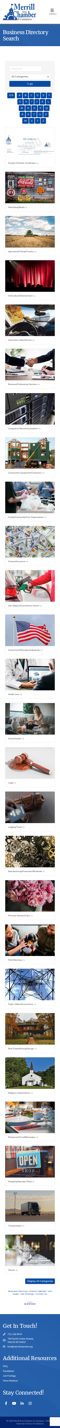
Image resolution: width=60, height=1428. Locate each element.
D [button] (37, 95)
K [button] (42, 101)
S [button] (28, 114)
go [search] (31, 83)
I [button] (31, 101)
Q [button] (47, 108)
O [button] (34, 108)
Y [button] (37, 120)
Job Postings (27, 1294)
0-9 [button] (11, 95)
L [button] (48, 101)
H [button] (26, 101)
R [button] (22, 114)
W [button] (25, 120)
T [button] (34, 114)
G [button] (20, 101)
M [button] (22, 108)
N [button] (28, 108)
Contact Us (41, 1294)
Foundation (8, 1370)
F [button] (49, 95)
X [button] (32, 120)
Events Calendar (38, 1291)
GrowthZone (37, 1423)
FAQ (5, 1366)
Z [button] (43, 120)
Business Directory (18, 1291)
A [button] (19, 95)
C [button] (31, 95)
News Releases (10, 1380)
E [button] (43, 95)
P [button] (40, 108)
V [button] (46, 114)
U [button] (40, 114)
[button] (40, 1281)
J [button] (36, 101)
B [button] (25, 95)
